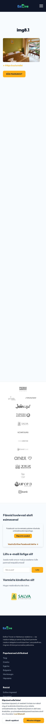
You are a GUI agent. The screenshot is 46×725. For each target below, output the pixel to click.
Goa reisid (7, 696)
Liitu (37, 570)
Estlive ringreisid (10, 692)
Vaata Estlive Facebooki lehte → (23, 544)
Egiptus (6, 666)
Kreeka (6, 662)
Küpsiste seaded (23, 536)
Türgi (5, 658)
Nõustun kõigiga (33, 720)
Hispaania (7, 678)
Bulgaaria (7, 670)
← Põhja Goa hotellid (12, 65)
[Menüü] (41, 6)
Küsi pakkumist (14, 74)
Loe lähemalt (19, 714)
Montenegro (8, 674)
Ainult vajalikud (12, 720)
